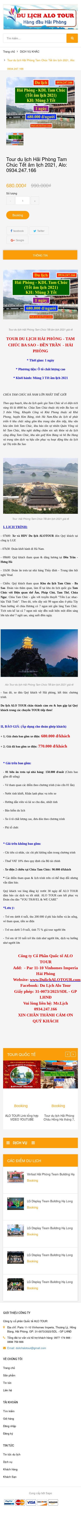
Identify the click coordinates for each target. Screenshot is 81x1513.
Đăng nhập (9, 1426)
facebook (18, 230)
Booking (17, 215)
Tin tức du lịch (11, 1454)
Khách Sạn (9, 1477)
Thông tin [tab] (40, 255)
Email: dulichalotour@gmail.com (26, 1348)
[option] (14, 138)
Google (20, 240)
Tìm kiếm (9, 1411)
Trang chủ (9, 1368)
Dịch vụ (7, 1462)
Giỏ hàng (8, 1418)
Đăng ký (8, 1433)
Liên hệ (7, 1390)
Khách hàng (10, 1469)
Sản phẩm (9, 1375)
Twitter (40, 230)
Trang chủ (9, 51)
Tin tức (7, 1383)
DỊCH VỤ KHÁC (29, 51)
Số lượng (11, 193)
